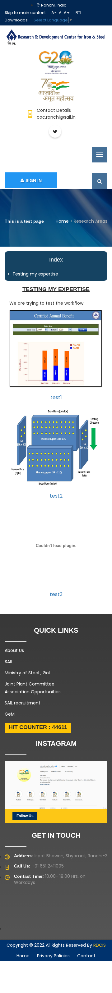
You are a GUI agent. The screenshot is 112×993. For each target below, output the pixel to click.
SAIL (9, 661)
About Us (14, 650)
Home (62, 221)
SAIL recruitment (22, 703)
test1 (56, 397)
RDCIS (99, 945)
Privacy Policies (53, 956)
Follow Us (25, 816)
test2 (56, 495)
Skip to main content (25, 13)
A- (54, 13)
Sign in (34, 180)
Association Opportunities (33, 692)
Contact (86, 956)
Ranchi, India (53, 5)
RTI (78, 13)
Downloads (16, 20)
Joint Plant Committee (29, 684)
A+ (67, 13)
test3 (56, 594)
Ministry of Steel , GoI (27, 673)
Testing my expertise (35, 274)
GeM (10, 714)
